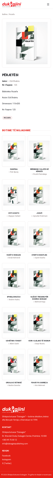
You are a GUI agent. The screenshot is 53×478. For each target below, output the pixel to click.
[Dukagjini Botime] (11, 4)
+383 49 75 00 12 (9, 440)
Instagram (6, 459)
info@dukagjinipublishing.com (15, 444)
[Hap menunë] (48, 4)
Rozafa (12, 14)
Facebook (6, 456)
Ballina (4, 14)
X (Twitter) (6, 463)
